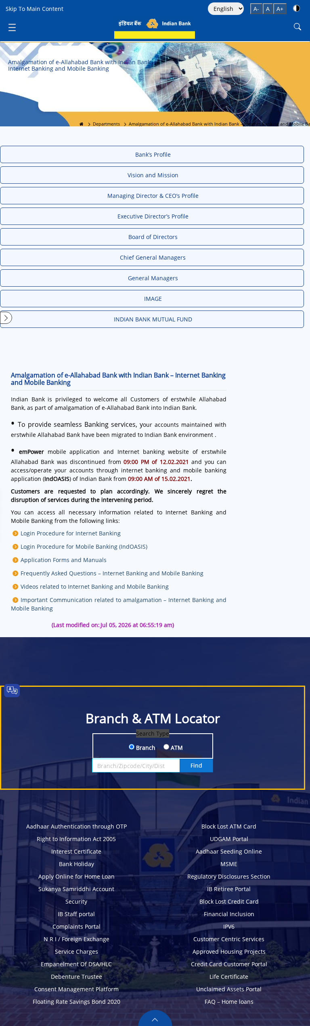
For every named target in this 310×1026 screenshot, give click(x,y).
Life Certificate (228, 976)
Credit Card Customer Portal (229, 964)
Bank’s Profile (153, 154)
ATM (176, 747)
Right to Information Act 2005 (76, 839)
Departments (106, 124)
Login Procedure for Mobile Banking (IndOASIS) (84, 546)
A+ (279, 9)
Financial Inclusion (229, 914)
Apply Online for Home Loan (76, 876)
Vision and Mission (153, 175)
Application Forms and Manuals (64, 560)
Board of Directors (153, 237)
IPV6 (229, 926)
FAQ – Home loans (229, 1001)
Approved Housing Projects (229, 951)
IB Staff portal (76, 914)
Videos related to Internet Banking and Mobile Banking (95, 586)
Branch (144, 747)
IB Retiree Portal (229, 889)
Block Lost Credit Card (229, 901)
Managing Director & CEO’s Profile (153, 195)
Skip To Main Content (34, 9)
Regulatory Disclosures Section (228, 876)
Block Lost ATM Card (228, 826)
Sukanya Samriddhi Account (76, 889)
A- (256, 9)
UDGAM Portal (229, 839)
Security (76, 901)
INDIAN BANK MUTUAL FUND (153, 319)
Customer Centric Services (228, 939)
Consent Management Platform (76, 989)
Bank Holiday (76, 864)
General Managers (153, 278)
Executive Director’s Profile (153, 216)
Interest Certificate (76, 851)
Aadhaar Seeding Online (229, 851)
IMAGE (153, 298)
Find (196, 765)
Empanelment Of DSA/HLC (76, 964)
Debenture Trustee (76, 976)
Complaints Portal (76, 926)
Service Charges (76, 951)
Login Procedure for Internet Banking (71, 533)
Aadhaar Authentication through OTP (76, 826)
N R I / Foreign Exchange (76, 939)
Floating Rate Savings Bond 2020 (76, 1001)
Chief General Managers (153, 257)
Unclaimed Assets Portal (229, 989)
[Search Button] (297, 27)
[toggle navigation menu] (12, 27)
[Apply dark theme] (296, 8)
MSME (228, 864)
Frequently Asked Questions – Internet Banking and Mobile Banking (112, 573)
